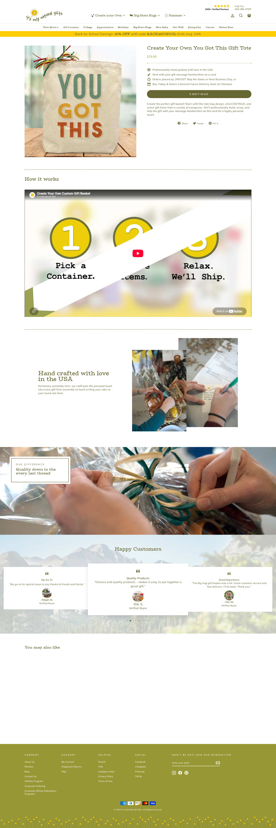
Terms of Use (105, 781)
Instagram (140, 766)
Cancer (210, 27)
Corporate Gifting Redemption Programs (40, 792)
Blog (27, 771)
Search (101, 761)
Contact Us (31, 776)
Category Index (106, 771)
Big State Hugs (145, 15)
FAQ (100, 766)
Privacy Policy (105, 776)
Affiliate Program (34, 781)
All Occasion (71, 27)
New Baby (162, 27)
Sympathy (194, 27)
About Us (30, 761)
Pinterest (140, 771)
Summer (175, 15)
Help (63, 771)
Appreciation (105, 27)
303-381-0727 (243, 9)
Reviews (29, 766)
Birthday (123, 27)
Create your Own (108, 15)
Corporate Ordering (35, 786)
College (87, 27)
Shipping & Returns (71, 766)
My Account (67, 761)
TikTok (138, 776)
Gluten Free (226, 27)
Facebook (140, 761)
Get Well (178, 27)
